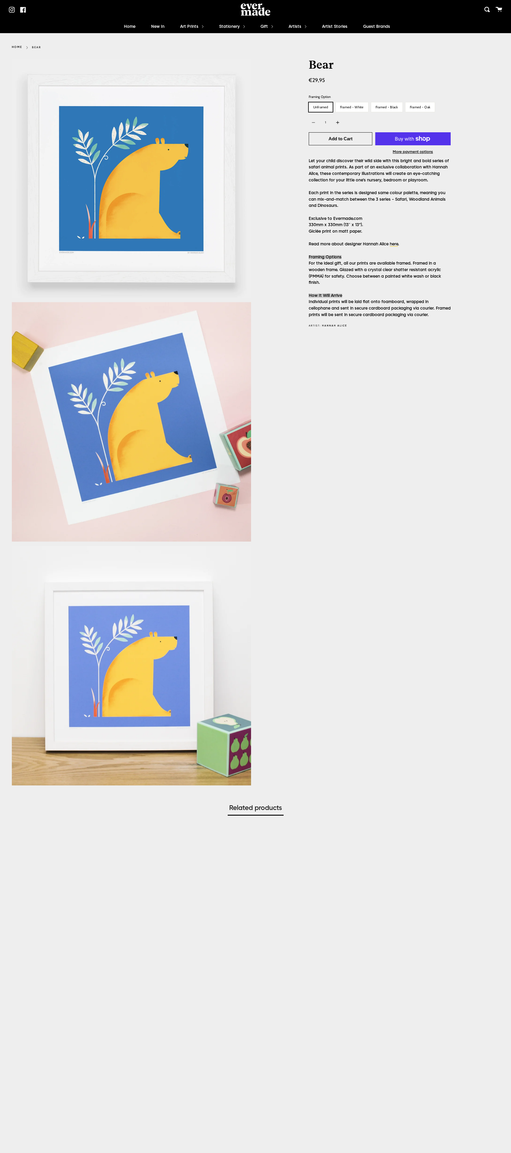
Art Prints (190, 27)
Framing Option (320, 97)
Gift (265, 27)
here (394, 244)
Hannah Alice (334, 325)
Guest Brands (376, 27)
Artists (296, 27)
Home (129, 27)
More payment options (413, 152)
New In (157, 27)
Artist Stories (334, 27)
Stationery (230, 27)
